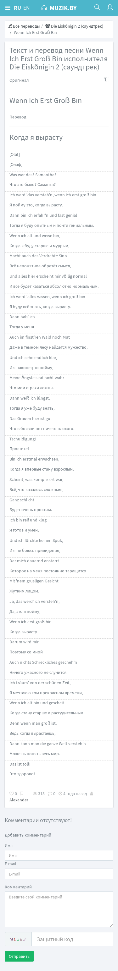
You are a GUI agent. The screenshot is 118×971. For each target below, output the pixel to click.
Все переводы (26, 26)
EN (26, 7)
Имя (9, 845)
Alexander (18, 800)
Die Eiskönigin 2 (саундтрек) (76, 26)
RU (17, 7)
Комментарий (18, 887)
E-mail (10, 863)
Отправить (19, 956)
